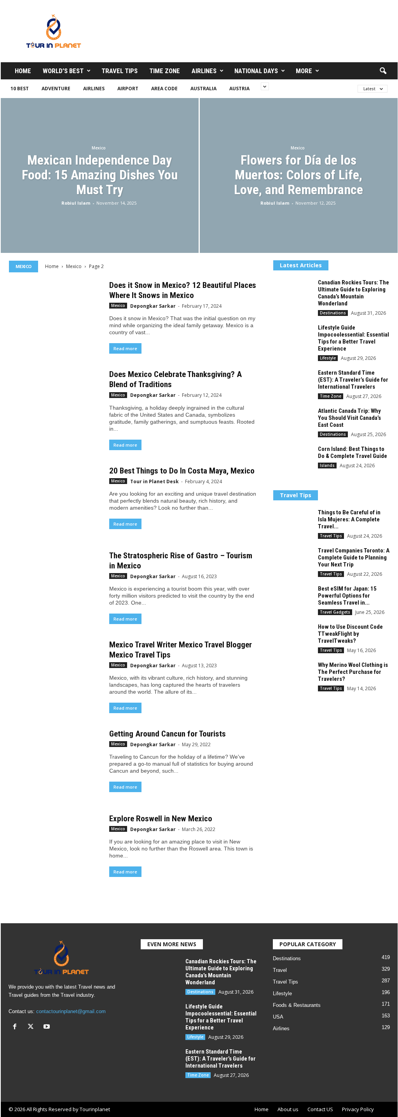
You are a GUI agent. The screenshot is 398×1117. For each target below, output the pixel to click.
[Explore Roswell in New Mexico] (55, 844)
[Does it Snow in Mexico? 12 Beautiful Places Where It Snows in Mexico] (55, 314)
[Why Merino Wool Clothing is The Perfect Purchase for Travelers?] (292, 676)
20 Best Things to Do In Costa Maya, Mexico (182, 470)
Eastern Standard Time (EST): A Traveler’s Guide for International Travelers (353, 379)
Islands (327, 465)
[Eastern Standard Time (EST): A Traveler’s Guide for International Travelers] (292, 383)
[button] (382, 71)
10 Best (19, 88)
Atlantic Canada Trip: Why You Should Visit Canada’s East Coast (349, 417)
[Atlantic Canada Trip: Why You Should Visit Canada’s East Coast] (292, 422)
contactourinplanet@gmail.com (71, 1011)
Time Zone (164, 71)
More (304, 71)
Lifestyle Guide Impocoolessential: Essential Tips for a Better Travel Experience (353, 338)
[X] (32, 1027)
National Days (256, 71)
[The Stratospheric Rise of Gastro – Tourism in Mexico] (55, 585)
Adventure (56, 88)
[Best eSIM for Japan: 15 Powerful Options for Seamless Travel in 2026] (292, 599)
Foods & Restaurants (297, 1005)
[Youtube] (47, 1027)
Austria (239, 88)
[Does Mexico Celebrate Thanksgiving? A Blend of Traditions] (55, 403)
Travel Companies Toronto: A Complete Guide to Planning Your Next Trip (353, 557)
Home (23, 71)
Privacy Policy (358, 1109)
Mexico (99, 148)
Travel (280, 970)
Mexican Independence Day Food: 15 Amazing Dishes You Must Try (100, 174)
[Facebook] (16, 1027)
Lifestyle (328, 358)
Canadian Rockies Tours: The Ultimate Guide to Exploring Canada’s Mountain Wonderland (353, 293)
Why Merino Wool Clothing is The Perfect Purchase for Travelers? (353, 671)
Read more (125, 348)
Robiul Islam (75, 203)
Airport (127, 88)
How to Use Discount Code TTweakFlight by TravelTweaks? (350, 633)
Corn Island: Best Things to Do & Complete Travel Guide (352, 452)
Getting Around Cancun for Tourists (167, 733)
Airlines (204, 71)
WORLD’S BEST (63, 71)
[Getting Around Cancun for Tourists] (55, 763)
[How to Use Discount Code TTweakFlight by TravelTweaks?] (292, 637)
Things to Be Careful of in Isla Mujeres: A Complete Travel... (349, 519)
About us (288, 1109)
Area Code (164, 88)
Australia (203, 88)
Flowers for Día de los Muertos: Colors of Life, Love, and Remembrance (298, 174)
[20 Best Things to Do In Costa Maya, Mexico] (55, 500)
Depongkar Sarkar (153, 306)
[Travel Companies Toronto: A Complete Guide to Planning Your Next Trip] (292, 561)
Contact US (320, 1109)
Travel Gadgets (335, 612)
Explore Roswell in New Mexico (160, 818)
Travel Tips (119, 71)
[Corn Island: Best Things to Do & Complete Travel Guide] (292, 460)
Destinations (333, 313)
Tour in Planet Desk (154, 481)
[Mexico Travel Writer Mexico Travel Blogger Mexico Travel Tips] (55, 674)
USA (278, 1017)
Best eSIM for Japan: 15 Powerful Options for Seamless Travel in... (347, 595)
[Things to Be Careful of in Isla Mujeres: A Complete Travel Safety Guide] (292, 523)
